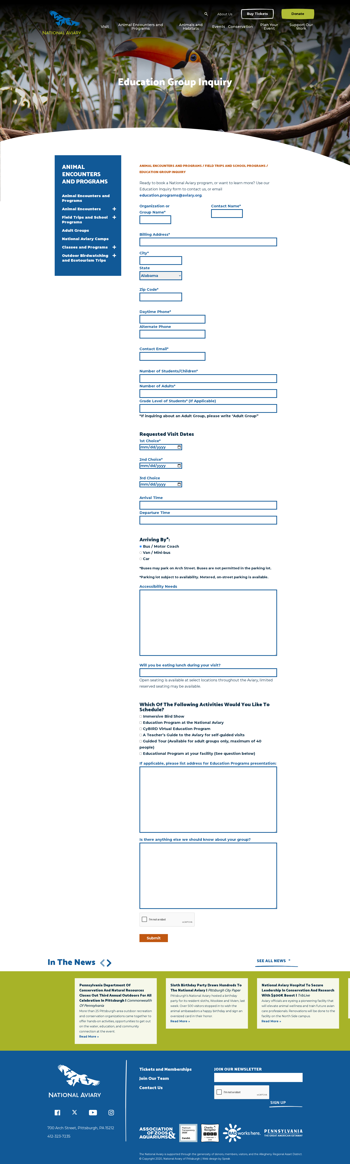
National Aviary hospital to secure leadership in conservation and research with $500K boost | (298, 990)
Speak (226, 1158)
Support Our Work (301, 26)
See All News (271, 961)
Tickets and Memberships (165, 1069)
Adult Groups (75, 230)
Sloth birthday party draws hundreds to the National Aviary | (206, 987)
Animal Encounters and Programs (140, 26)
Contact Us (151, 1087)
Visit (105, 26)
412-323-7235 (58, 1136)
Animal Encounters (81, 209)
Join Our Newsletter (238, 1069)
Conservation (240, 26)
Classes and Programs (85, 247)
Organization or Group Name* (154, 209)
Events (218, 26)
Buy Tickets (257, 14)
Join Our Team (154, 1078)
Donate (297, 14)
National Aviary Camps (85, 239)
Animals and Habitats (191, 26)
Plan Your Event (269, 26)
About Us (224, 14)
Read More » (89, 1036)
